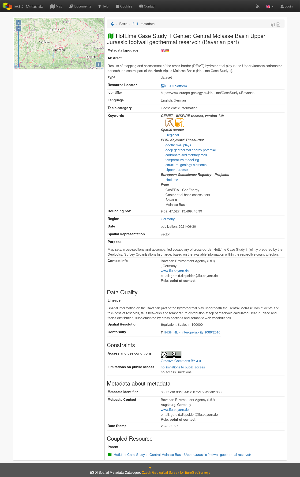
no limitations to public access (183, 366)
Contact (149, 6)
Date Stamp (117, 425)
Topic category (120, 107)
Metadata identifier (123, 391)
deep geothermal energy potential (190, 149)
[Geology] (169, 122)
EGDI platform (175, 85)
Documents (82, 6)
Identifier (115, 92)
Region (113, 218)
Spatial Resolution (123, 324)
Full (135, 23)
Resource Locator (122, 84)
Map (58, 6)
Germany (168, 218)
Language (116, 100)
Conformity (117, 331)
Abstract (115, 58)
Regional (172, 134)
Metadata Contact (122, 399)
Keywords (116, 115)
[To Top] (150, 467)
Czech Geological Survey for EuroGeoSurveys (176, 472)
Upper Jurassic (176, 169)
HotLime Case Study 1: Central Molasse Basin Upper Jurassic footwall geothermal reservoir (182, 454)
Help (105, 6)
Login (288, 6)
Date (111, 226)
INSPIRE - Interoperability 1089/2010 (192, 331)
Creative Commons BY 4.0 (181, 360)
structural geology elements (185, 164)
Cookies (125, 6)
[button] (270, 6)
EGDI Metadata (28, 6)
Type (111, 77)
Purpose (114, 241)
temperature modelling (182, 159)
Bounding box (119, 210)
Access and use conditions (130, 353)
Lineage (114, 300)
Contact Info (118, 260)
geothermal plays (178, 144)
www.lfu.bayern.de (175, 270)
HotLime (171, 179)
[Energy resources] (179, 122)
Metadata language (123, 50)
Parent (113, 446)
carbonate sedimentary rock (186, 154)
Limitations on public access (131, 366)
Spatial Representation (126, 233)
